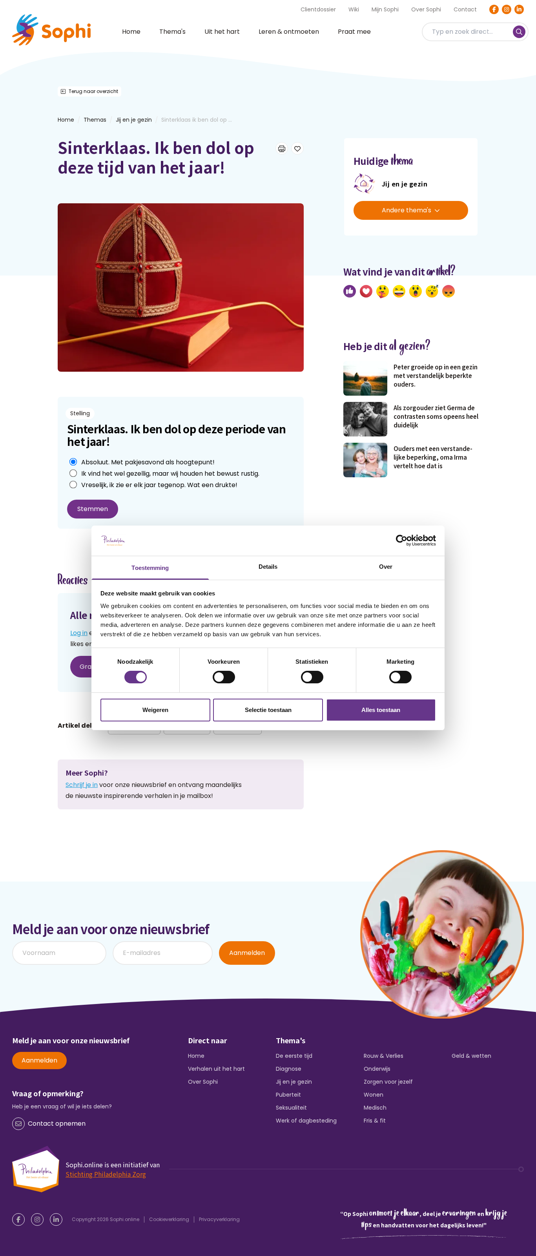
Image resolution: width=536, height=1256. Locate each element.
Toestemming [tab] (150, 567)
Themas (95, 120)
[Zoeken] (519, 32)
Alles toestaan (380, 709)
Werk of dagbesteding (306, 1121)
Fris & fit (375, 1121)
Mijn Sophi (385, 9)
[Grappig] (399, 291)
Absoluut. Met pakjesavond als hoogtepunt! (148, 462)
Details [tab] (268, 566)
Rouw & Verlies (383, 1056)
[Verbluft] (415, 291)
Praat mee (354, 31)
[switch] (224, 677)
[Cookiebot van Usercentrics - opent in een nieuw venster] (401, 540)
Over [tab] (385, 566)
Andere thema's (406, 210)
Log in (79, 632)
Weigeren (155, 709)
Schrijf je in (82, 784)
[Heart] (366, 291)
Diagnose (288, 1069)
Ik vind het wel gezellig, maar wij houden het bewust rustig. (170, 473)
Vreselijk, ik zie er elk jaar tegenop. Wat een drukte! (159, 484)
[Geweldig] (382, 291)
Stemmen (92, 508)
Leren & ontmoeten (289, 31)
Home (131, 31)
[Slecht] (448, 291)
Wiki (353, 9)
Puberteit (288, 1095)
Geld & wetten (471, 1056)
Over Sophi (426, 9)
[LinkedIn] (519, 9)
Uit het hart (222, 31)
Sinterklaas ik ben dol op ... (196, 120)
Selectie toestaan (268, 709)
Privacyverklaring (219, 1219)
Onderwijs (377, 1069)
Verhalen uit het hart (216, 1069)
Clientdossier (318, 9)
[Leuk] (349, 291)
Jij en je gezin (134, 120)
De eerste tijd (294, 1056)
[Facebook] (494, 9)
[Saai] (432, 291)
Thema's (172, 31)
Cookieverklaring (169, 1219)
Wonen (373, 1095)
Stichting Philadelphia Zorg (106, 1174)
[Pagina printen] (281, 148)
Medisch (375, 1108)
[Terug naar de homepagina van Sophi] (51, 30)
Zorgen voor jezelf (388, 1082)
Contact (465, 9)
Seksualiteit (291, 1108)
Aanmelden (247, 952)
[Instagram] (506, 9)
